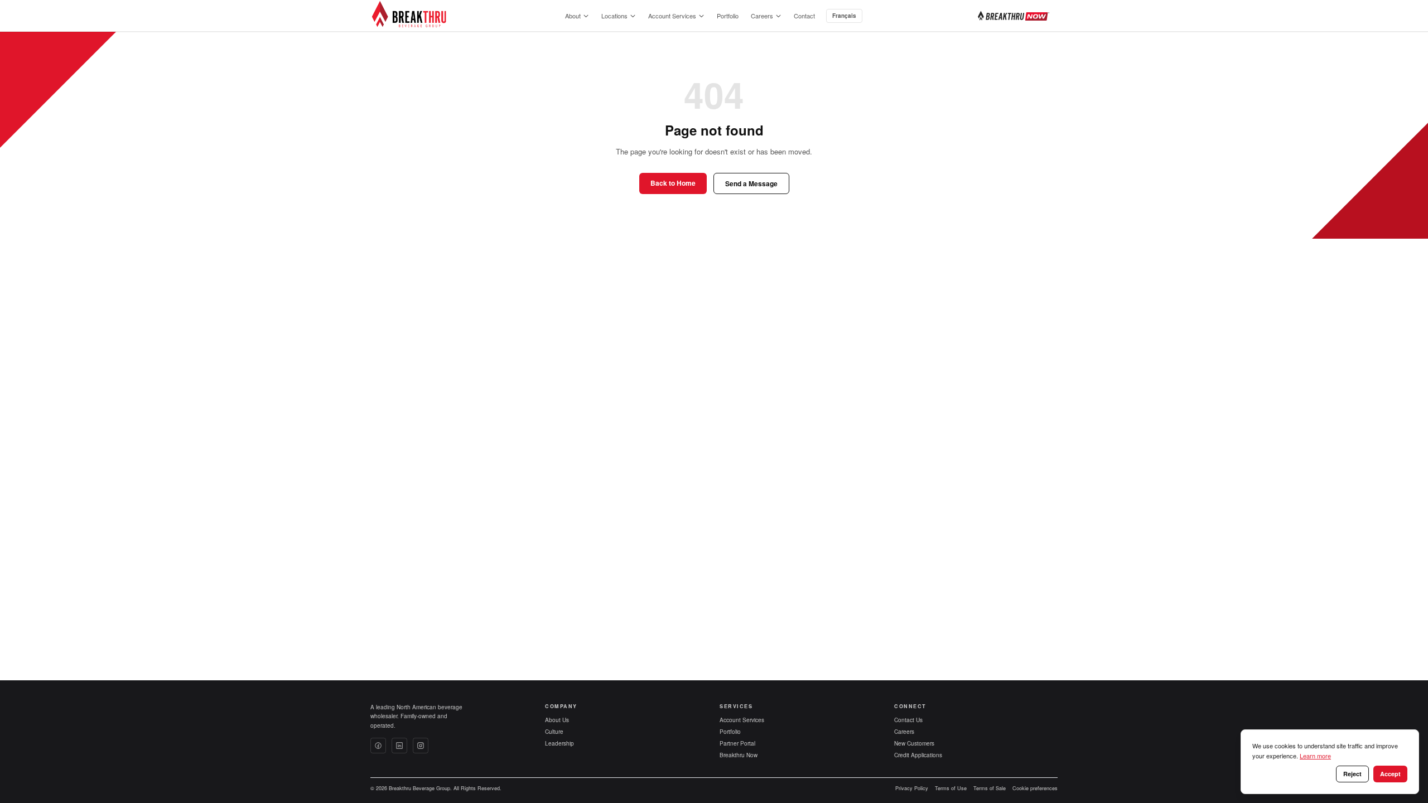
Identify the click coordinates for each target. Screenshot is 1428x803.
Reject (1352, 774)
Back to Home (673, 183)
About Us (557, 720)
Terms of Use (951, 788)
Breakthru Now (739, 755)
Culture (554, 732)
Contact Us (908, 720)
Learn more (1315, 755)
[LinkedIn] (399, 745)
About (573, 15)
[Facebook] (378, 745)
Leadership (559, 743)
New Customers (914, 743)
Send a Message (751, 183)
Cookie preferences (1035, 788)
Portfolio (728, 15)
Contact (804, 15)
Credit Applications (918, 755)
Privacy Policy (911, 788)
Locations (614, 15)
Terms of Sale (989, 788)
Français (844, 16)
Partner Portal (737, 743)
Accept (1390, 774)
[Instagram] (420, 745)
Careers (762, 15)
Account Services (672, 15)
